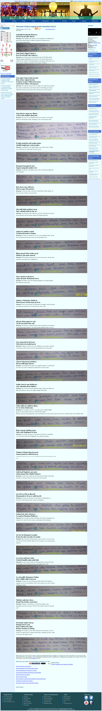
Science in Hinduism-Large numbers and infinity (62, 664)
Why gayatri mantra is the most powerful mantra (27, 683)
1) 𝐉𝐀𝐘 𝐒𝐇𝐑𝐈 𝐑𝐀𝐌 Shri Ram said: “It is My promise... (94, 143)
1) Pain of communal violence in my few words (94, 169)
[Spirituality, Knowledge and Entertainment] (6, 57)
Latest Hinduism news (50, 29)
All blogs (26, 696)
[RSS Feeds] (38, 29)
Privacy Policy (67, 698)
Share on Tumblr (36, 664)
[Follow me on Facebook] (86, 699)
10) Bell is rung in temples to (93, 166)
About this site (67, 696)
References (95, 21)
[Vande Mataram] (71, 1)
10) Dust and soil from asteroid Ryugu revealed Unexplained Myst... (94, 114)
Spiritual (14, 21)
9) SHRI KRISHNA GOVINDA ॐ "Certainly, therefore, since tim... (94, 137)
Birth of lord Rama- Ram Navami (23, 666)
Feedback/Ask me (68, 703)
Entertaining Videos (48, 698)
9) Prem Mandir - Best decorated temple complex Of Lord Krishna (7, 88)
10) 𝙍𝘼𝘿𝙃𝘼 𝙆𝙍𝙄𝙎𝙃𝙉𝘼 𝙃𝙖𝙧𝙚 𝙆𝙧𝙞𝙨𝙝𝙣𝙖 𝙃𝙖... (94, 140)
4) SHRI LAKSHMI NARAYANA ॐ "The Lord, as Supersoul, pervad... (94, 151)
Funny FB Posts (47, 701)
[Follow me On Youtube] (86, 704)
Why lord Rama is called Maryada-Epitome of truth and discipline (31, 678)
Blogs (33, 21)
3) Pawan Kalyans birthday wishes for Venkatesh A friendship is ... (94, 123)
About (99, 1)
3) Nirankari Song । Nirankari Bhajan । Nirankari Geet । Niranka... (94, 100)
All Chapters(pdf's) (8, 698)
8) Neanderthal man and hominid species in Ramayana (94, 58)
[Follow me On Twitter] (91, 699)
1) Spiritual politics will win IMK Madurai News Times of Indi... (94, 117)
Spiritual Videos (47, 696)
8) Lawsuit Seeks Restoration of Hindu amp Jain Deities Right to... (94, 108)
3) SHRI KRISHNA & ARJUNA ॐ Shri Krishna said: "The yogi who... (94, 149)
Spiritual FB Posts (28, 703)
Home (3, 21)
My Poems (26, 700)
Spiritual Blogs (27, 698)
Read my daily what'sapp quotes (93, 51)
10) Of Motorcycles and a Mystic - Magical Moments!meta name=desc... (94, 90)
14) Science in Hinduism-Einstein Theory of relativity (94, 73)
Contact (75, 1)
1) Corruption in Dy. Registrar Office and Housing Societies (6, 98)
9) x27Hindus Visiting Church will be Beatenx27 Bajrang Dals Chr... (94, 111)
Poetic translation (8, 700)
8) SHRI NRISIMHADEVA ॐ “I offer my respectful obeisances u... (94, 134)
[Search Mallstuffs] (5, 28)
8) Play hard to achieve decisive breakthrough (93, 161)
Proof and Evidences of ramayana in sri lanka (26, 670)
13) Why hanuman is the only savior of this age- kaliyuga (94, 70)
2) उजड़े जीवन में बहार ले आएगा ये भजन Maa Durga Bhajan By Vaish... (94, 97)
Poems (73, 21)
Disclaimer (33, 658)
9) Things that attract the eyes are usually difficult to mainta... (94, 164)
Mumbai (95, 45)
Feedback (80, 1)
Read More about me (91, 49)
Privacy (93, 1)
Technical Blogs (27, 701)
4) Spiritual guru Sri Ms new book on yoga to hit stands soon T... (94, 126)
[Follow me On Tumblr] (91, 704)
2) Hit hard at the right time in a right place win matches (94, 171)
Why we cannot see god (21, 676)
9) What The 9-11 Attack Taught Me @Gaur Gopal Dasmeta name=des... (94, 87)
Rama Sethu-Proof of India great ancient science (27, 668)
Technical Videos (47, 700)
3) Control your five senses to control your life (94, 174)
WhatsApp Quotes (48, 703)
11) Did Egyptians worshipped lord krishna (94, 65)
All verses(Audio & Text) (9, 701)
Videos (24, 21)
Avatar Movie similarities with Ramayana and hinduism (28, 672)
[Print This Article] (49, 663)
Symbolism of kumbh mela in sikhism (24, 681)
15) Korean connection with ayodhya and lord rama (94, 76)
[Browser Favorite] (50, 663)
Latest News (26, 705)
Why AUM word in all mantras (23, 674)
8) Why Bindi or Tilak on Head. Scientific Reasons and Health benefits (7, 81)
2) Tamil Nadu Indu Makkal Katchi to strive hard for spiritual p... (94, 120)
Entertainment (45, 21)
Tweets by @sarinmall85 (6, 73)
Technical (64, 21)
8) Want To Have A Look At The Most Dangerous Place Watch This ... (94, 84)
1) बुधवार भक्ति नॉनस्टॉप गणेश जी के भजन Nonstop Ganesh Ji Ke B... (94, 94)
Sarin (22, 29)
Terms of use (67, 700)
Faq (96, 1)
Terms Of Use (86, 1)
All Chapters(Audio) (8, 696)
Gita (53, 21)
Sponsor (84, 21)
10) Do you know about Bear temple (7, 93)
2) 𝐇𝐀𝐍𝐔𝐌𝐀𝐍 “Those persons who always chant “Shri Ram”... (94, 146)
